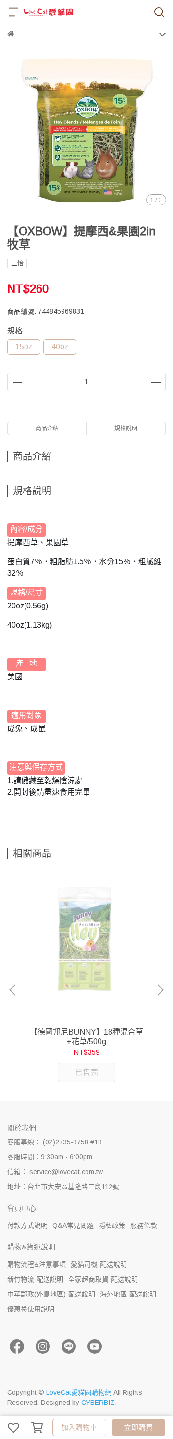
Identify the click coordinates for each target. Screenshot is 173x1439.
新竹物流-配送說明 (35, 1279)
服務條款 (143, 1225)
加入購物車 (79, 1427)
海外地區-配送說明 (128, 1294)
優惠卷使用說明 (30, 1309)
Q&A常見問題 (73, 1225)
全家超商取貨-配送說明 (103, 1279)
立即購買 (138, 1427)
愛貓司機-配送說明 (99, 1264)
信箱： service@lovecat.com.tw (55, 1172)
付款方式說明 (27, 1225)
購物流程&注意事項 (36, 1264)
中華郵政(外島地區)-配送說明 (51, 1294)
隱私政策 (112, 1225)
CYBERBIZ (98, 1402)
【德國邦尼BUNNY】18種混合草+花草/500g (86, 1037)
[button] (160, 990)
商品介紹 (47, 428)
